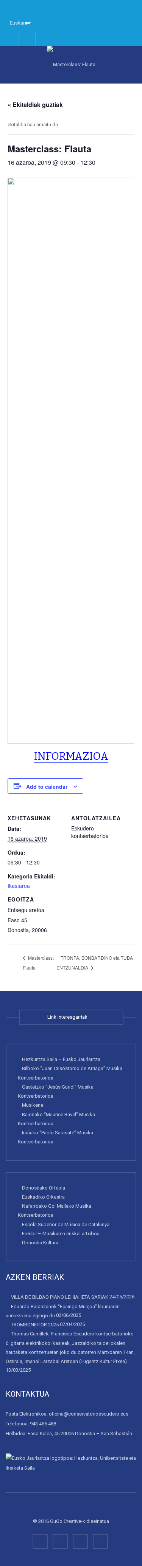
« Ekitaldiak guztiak (35, 104)
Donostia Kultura (40, 1242)
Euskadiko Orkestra (43, 1197)
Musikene (32, 1105)
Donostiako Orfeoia (43, 1188)
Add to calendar (46, 786)
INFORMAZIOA (71, 756)
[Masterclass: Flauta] (71, 65)
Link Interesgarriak (68, 1017)
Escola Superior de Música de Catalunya (65, 1224)
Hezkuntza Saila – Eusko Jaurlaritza (61, 1059)
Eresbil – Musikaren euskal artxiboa (61, 1233)
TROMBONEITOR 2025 (35, 1324)
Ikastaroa (19, 885)
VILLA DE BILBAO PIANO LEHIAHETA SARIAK (59, 1297)
